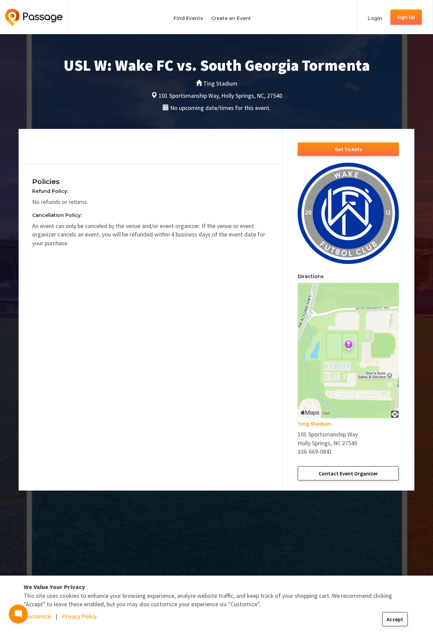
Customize (37, 616)
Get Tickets (348, 149)
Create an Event (231, 18)
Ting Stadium (314, 424)
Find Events (188, 18)
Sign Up (406, 17)
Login (375, 18)
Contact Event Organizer (348, 473)
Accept (395, 619)
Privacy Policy (79, 616)
